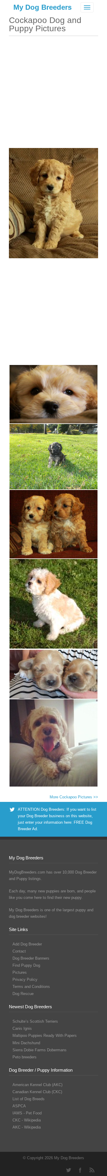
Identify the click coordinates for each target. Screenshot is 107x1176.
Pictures (19, 972)
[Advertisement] (53, 95)
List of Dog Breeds (28, 1099)
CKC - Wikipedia (26, 1120)
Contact (19, 951)
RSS (92, 1170)
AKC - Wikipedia (26, 1127)
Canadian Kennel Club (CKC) (37, 1092)
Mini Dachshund (26, 1043)
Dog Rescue (23, 993)
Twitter (68, 1170)
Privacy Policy (24, 979)
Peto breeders (24, 1057)
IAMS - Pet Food (27, 1113)
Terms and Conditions (31, 986)
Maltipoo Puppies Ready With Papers (44, 1035)
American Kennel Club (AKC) (37, 1085)
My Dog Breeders (42, 7)
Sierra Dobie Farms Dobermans (39, 1050)
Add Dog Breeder (27, 944)
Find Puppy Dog (26, 965)
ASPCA (19, 1106)
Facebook (80, 1170)
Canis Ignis (22, 1028)
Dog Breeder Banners (30, 958)
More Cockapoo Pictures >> (74, 797)
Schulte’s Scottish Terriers (35, 1021)
